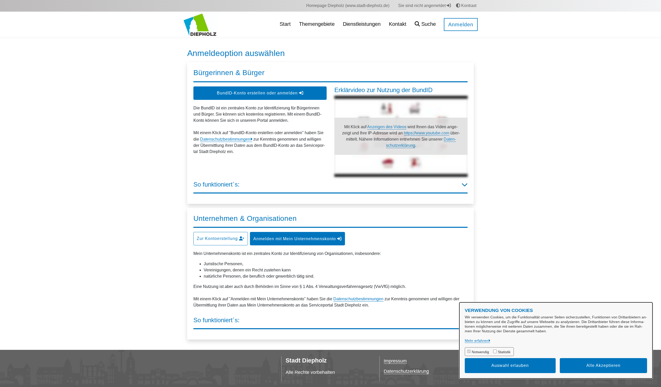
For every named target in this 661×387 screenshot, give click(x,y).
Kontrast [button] (468, 5)
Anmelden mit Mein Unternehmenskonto (295, 239)
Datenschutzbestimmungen (225, 139)
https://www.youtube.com (426, 133)
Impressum (395, 361)
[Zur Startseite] (200, 24)
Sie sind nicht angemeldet (422, 5)
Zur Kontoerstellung (218, 238)
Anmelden (460, 24)
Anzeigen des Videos (386, 127)
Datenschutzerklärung (406, 371)
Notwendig (480, 352)
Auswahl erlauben (510, 365)
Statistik (504, 352)
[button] (425, 25)
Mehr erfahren (476, 340)
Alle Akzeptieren (603, 365)
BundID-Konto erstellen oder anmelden (258, 93)
